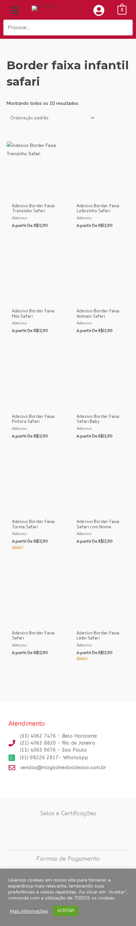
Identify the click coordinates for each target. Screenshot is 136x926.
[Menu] (15, 10)
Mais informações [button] (29, 911)
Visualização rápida (35, 194)
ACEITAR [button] (65, 911)
